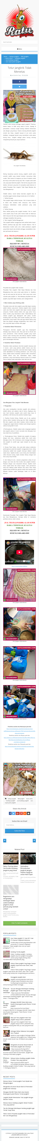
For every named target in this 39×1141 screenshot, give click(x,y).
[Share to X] (19, 87)
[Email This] (28, 813)
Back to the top (25, 1137)
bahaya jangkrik (12, 799)
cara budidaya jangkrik (23, 801)
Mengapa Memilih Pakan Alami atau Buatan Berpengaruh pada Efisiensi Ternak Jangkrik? (23, 1004)
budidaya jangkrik (10, 801)
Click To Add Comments (19, 923)
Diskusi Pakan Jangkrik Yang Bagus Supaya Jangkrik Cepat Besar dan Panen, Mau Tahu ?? (23, 965)
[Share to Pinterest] (21, 813)
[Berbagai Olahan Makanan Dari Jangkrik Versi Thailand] (6, 1033)
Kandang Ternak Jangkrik (18, 952)
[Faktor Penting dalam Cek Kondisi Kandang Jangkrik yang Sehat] (11, 858)
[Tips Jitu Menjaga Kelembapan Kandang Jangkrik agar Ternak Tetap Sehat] (6, 991)
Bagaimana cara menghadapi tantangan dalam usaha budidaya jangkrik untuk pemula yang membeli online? (10, 902)
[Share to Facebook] (19, 82)
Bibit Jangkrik (21, 799)
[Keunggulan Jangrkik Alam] (6, 979)
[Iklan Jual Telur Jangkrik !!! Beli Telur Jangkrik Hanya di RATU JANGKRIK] (6, 1020)
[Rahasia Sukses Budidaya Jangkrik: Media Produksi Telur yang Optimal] (6, 1060)
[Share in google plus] (18, 813)
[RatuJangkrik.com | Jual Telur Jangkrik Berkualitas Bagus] (19, 21)
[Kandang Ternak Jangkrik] (6, 954)
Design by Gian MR (14, 1137)
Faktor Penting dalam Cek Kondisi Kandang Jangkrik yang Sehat (10, 868)
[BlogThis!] (24, 813)
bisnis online (29, 799)
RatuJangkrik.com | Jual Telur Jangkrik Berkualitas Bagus (22, 1134)
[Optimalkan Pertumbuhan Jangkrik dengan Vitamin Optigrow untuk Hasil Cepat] (28, 858)
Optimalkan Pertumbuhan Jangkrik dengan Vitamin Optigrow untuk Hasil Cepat (26, 870)
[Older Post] (34, 840)
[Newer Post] (4, 840)
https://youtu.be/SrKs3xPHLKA (19, 566)
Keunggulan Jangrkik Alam (18, 977)
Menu (20, 49)
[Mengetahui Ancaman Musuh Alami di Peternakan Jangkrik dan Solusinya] (6, 1047)
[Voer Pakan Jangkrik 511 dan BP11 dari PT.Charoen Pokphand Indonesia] (6, 940)
